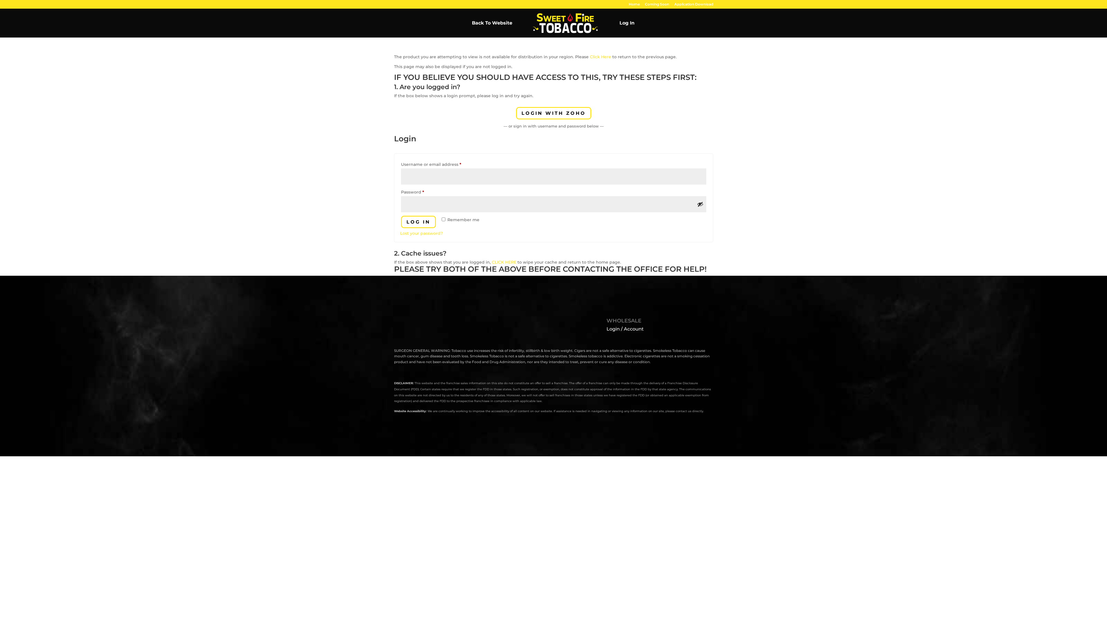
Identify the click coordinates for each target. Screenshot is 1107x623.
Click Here (600, 56)
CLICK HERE (504, 262)
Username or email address (440, 164)
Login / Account (625, 329)
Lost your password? (421, 233)
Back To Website (492, 23)
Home (634, 4)
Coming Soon (657, 4)
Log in (418, 222)
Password (422, 192)
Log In (627, 23)
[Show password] (700, 204)
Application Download (693, 4)
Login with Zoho (554, 113)
